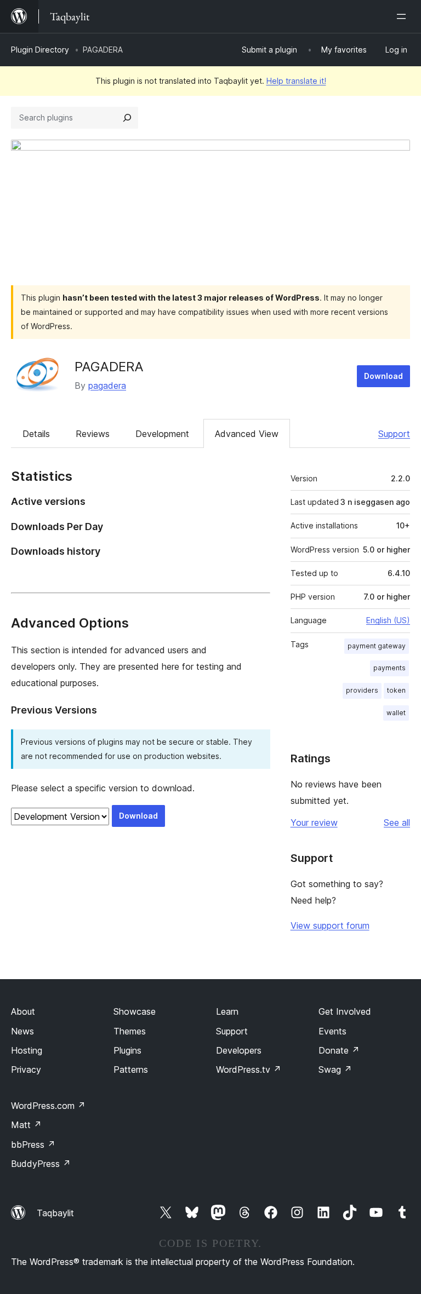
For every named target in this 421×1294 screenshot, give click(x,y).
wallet (396, 713)
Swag (335, 1069)
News (22, 1031)
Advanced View (246, 433)
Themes (129, 1031)
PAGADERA (109, 367)
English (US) (388, 620)
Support (394, 433)
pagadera (107, 385)
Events (332, 1031)
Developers (238, 1050)
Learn (227, 1011)
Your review (314, 822)
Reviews (93, 433)
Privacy (26, 1069)
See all (397, 822)
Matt (26, 1124)
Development (162, 433)
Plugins (127, 1050)
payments (389, 668)
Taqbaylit (55, 1212)
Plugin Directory (40, 49)
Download (383, 376)
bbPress (33, 1144)
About (23, 1011)
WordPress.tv (248, 1069)
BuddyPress (41, 1163)
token (396, 690)
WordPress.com (48, 1105)
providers (362, 690)
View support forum (330, 925)
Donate (339, 1050)
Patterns (130, 1069)
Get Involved (344, 1011)
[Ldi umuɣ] (403, 16)
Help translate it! (296, 80)
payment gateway (377, 646)
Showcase (134, 1011)
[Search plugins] (127, 118)
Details (36, 433)
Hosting (26, 1050)
